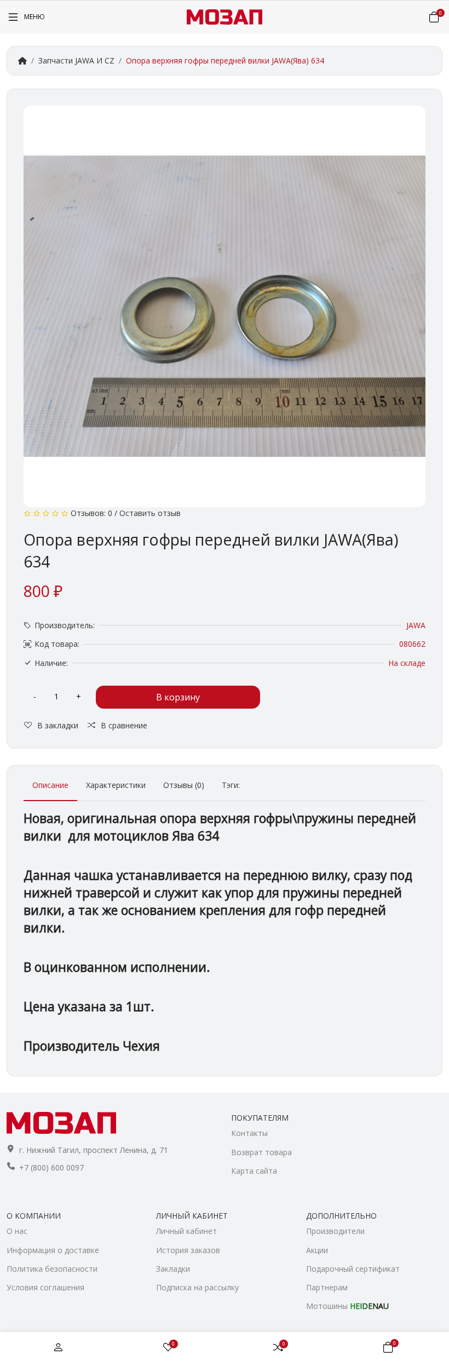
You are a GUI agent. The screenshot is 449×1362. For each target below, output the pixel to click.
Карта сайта (254, 1171)
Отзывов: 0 (91, 513)
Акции (317, 1250)
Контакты (249, 1133)
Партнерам (327, 1287)
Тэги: (231, 785)
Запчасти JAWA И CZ (76, 60)
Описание (50, 785)
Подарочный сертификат (353, 1269)
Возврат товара (261, 1152)
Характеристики (116, 785)
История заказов (188, 1250)
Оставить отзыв (150, 513)
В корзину (178, 697)
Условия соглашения (45, 1287)
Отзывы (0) (183, 785)
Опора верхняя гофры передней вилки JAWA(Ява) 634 (225, 60)
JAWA (415, 625)
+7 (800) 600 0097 (51, 1167)
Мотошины (347, 1306)
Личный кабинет (186, 1231)
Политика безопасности (52, 1269)
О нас (17, 1231)
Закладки (173, 1269)
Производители (335, 1231)
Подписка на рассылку (197, 1287)
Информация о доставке (53, 1250)
